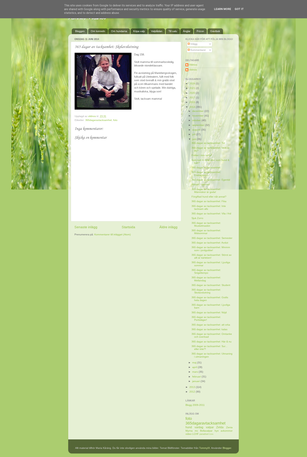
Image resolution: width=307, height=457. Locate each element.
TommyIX (204, 448)
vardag (199, 427)
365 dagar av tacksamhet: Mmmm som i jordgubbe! (211, 249)
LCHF (195, 434)
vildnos (193, 69)
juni (194, 139)
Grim (211, 434)
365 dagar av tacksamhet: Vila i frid (211, 213)
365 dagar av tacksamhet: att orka (211, 324)
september (198, 125)
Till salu (172, 31)
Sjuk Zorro (197, 218)
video (188, 434)
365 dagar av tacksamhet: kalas (209, 329)
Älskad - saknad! (201, 184)
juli (194, 134)
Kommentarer (198, 50)
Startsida (128, 227)
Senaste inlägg (85, 227)
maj (194, 362)
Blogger (227, 448)
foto (115, 120)
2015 (192, 102)
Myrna (189, 430)
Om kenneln (98, 31)
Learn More (222, 9)
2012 (192, 391)
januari (196, 381)
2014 (192, 107)
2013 (192, 387)
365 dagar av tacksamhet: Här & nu (211, 341)
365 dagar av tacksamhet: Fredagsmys (206, 173)
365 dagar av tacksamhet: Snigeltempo (206, 271)
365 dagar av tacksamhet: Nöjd (209, 312)
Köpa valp (139, 31)
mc (196, 430)
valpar (210, 427)
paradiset (204, 434)
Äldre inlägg (168, 227)
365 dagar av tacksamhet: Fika (209, 201)
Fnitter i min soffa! (202, 155)
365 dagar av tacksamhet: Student (211, 285)
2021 (192, 88)
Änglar (186, 31)
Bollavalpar (206, 430)
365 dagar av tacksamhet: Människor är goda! (206, 190)
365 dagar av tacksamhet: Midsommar (206, 232)
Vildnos (193, 64)
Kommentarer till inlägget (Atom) (112, 234)
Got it (239, 9)
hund (188, 427)
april (195, 367)
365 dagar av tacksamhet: (206, 167)
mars (195, 372)
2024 (192, 83)
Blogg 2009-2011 (195, 405)
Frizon (200, 31)
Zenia (229, 427)
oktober (196, 120)
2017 (192, 97)
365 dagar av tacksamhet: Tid (208, 143)
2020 (192, 93)
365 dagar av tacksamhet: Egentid (211, 180)
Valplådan (156, 31)
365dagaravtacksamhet (98, 120)
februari (197, 376)
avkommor (227, 430)
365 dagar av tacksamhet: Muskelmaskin (206, 224)
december (198, 111)
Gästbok (215, 31)
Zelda (219, 427)
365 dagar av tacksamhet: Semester (212, 238)
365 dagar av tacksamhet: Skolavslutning (206, 291)
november (198, 115)
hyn (217, 430)
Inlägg (193, 44)
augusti (196, 129)
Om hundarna (119, 31)
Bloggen (80, 31)
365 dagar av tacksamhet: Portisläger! (206, 318)
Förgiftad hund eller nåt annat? (209, 196)
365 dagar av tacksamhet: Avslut (210, 242)
